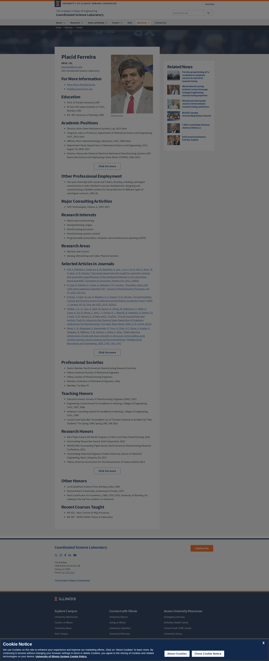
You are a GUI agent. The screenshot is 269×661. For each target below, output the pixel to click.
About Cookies (177, 653)
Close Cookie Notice (208, 653)
